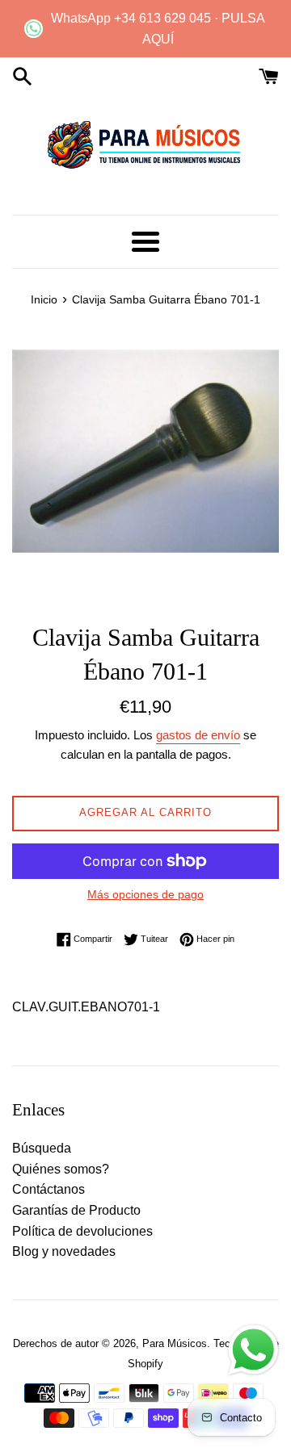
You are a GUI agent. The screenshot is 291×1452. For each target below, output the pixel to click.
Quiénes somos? (60, 1169)
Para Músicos (174, 1343)
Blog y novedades (64, 1251)
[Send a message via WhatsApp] (253, 1349)
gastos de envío (198, 735)
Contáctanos (48, 1189)
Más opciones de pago (145, 894)
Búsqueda (41, 1148)
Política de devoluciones (82, 1231)
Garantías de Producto (76, 1210)
